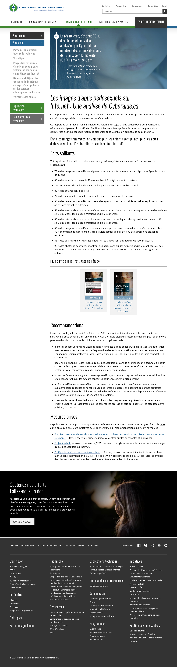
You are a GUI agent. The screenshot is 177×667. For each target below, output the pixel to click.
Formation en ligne (18, 566)
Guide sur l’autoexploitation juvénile (146, 580)
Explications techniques (19, 108)
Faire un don (121, 6)
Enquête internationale (140, 576)
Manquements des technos (102, 616)
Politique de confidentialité (49, 545)
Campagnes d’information (101, 605)
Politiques (16, 618)
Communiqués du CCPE (100, 598)
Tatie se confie (136, 587)
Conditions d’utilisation (74, 545)
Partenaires (15, 607)
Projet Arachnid (62, 443)
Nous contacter (28, 545)
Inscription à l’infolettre (100, 609)
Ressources (19, 35)
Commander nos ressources (21, 119)
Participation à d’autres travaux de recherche (25, 51)
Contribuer (16, 561)
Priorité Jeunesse (97, 636)
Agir (51, 632)
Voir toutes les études (24, 97)
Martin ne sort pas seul (140, 591)
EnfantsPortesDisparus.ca (101, 632)
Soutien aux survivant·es (145, 625)
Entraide (133, 641)
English (164, 6)
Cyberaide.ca (95, 628)
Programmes (97, 623)
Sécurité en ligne (57, 629)
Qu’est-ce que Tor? (98, 573)
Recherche (18, 43)
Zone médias (153, 6)
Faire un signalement (23, 625)
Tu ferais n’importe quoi (20, 580)
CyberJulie (134, 594)
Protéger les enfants (59, 625)
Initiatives (136, 561)
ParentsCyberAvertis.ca (140, 604)
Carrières (14, 577)
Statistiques (19, 58)
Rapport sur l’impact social (21, 610)
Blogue (93, 602)
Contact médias (96, 612)
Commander (137, 6)
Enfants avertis (96, 639)
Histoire (13, 600)
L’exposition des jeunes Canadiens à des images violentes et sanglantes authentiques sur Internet (26, 68)
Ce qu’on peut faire (138, 630)
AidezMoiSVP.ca (137, 583)
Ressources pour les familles (142, 634)
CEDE (12, 570)
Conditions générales (99, 586)
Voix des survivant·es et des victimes (146, 637)
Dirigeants (14, 603)
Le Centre (106, 6)
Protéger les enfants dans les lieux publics (77, 452)
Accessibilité (93, 545)
